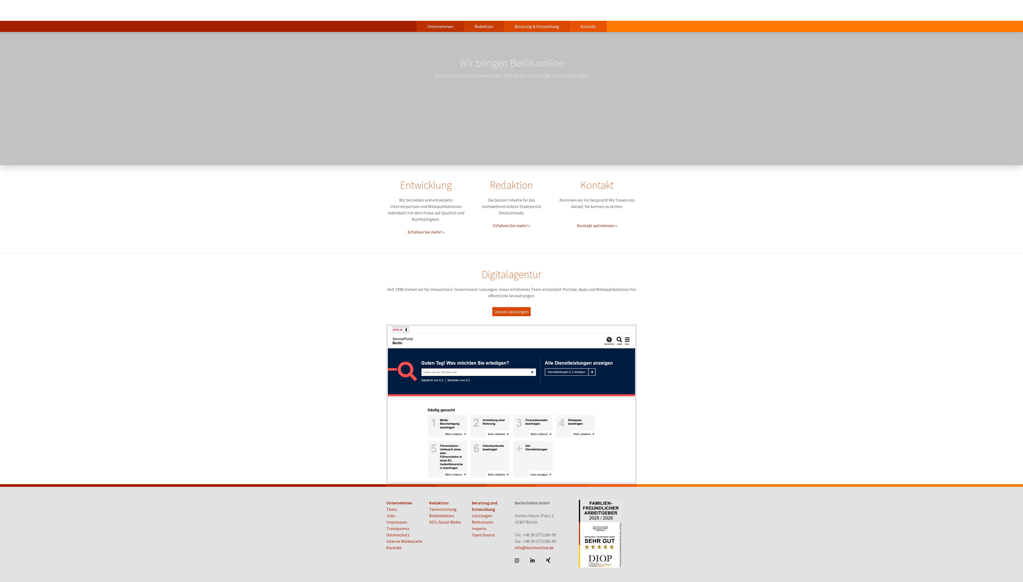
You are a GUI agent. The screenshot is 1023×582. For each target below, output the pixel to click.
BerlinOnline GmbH (407, 10)
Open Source (483, 534)
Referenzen (482, 522)
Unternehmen (440, 26)
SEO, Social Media (445, 522)
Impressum (396, 522)
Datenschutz (398, 534)
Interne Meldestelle (404, 541)
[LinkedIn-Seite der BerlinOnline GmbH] (532, 560)
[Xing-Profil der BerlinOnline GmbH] (548, 560)
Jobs (390, 515)
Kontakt (588, 26)
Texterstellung (443, 509)
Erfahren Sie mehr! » (426, 232)
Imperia (479, 528)
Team (391, 509)
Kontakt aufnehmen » (597, 225)
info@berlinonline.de (534, 547)
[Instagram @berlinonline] (517, 560)
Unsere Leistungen (511, 311)
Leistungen (482, 515)
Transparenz (397, 528)
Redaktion (483, 26)
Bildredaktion (441, 515)
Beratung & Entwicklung (537, 26)
